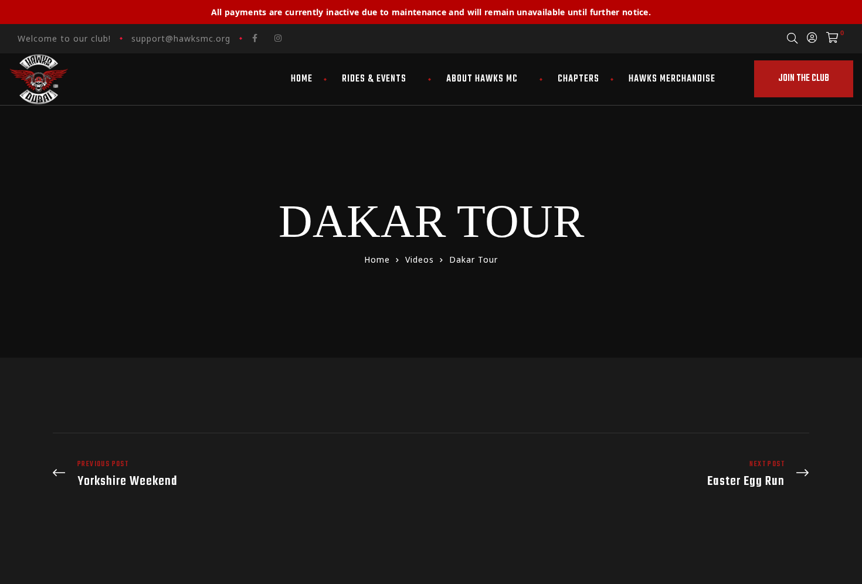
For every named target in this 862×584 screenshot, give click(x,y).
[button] (803, 78)
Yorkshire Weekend (239, 474)
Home (302, 79)
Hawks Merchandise (672, 79)
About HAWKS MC (482, 79)
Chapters (578, 79)
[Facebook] (255, 38)
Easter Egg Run (623, 474)
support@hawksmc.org (180, 38)
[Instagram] (278, 38)
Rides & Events (374, 79)
